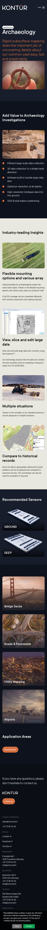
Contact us (9, 801)
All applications (10, 749)
